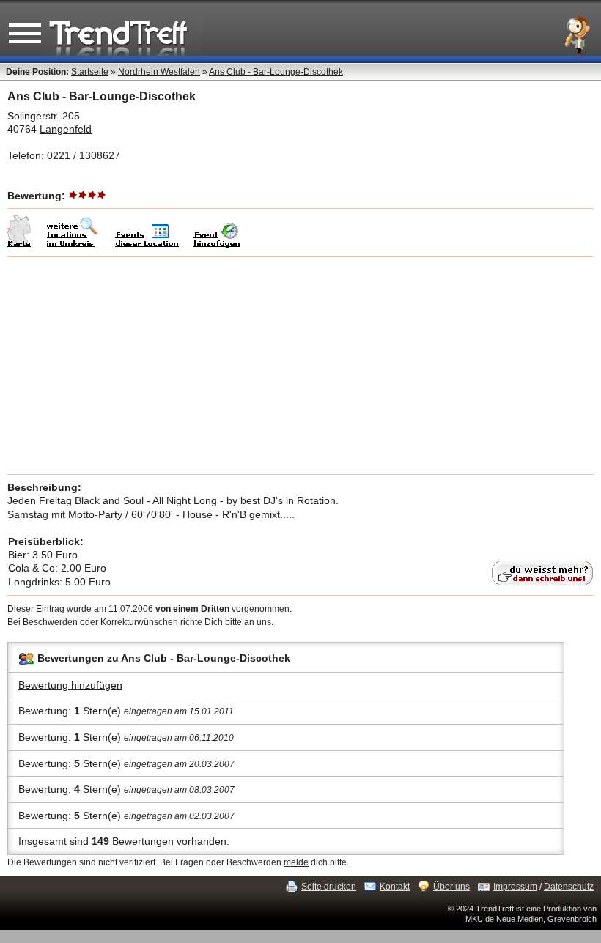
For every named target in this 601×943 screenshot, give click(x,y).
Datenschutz (569, 886)
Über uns (451, 886)
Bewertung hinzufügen (70, 685)
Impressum (515, 886)
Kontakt (395, 886)
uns (264, 622)
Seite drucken (328, 886)
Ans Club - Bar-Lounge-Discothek (276, 72)
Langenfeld (66, 129)
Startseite (89, 72)
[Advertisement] (300, 365)
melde (296, 862)
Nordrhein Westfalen (159, 72)
